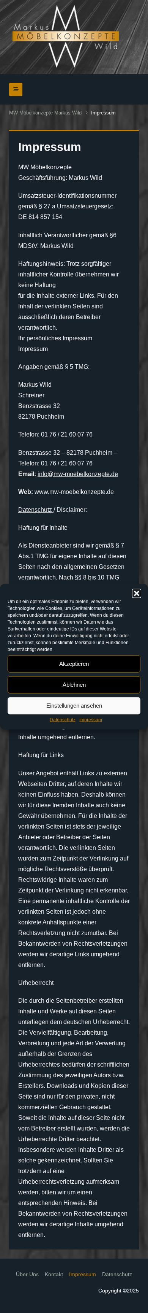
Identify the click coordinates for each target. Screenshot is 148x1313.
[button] (136, 593)
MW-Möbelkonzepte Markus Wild (45, 113)
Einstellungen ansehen (74, 705)
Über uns (27, 1274)
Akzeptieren (74, 663)
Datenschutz (63, 719)
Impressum (90, 719)
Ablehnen (74, 684)
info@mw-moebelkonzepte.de (78, 474)
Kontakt (54, 1274)
